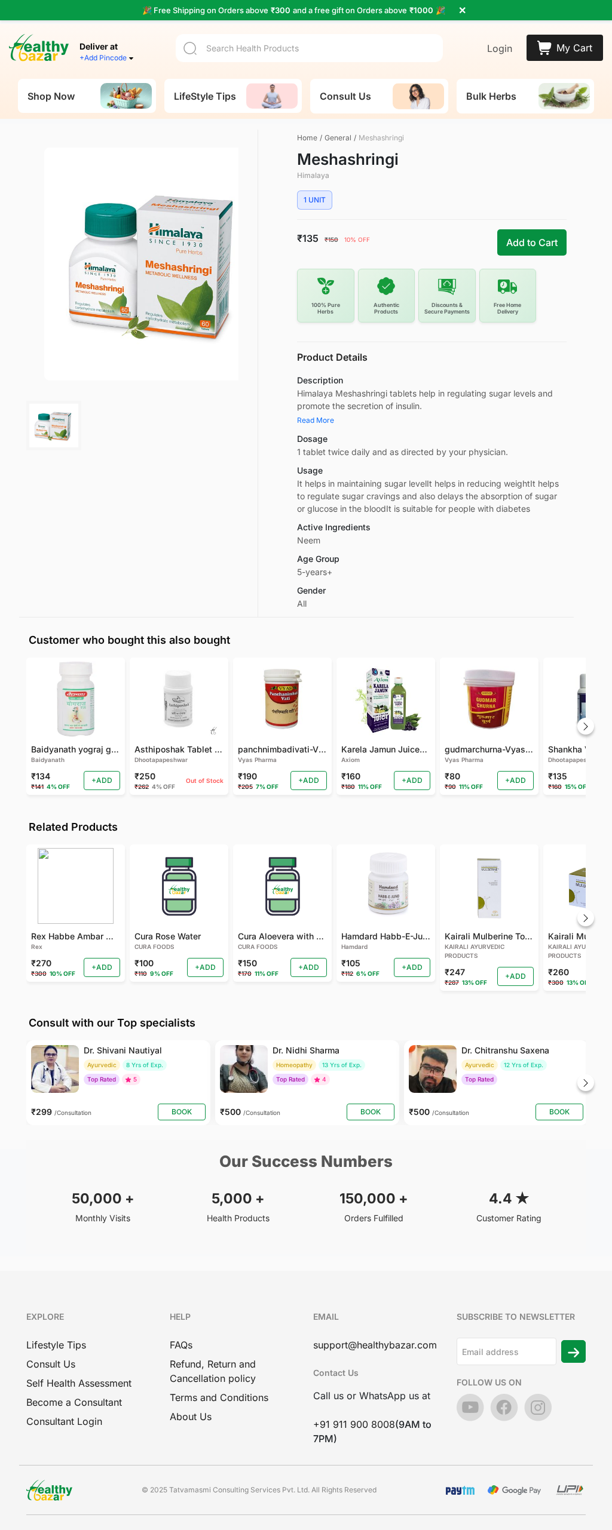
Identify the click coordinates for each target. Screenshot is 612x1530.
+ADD (101, 780)
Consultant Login (64, 1421)
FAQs (181, 1345)
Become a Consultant (74, 1402)
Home (307, 137)
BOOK (182, 1111)
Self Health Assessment (78, 1383)
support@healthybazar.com (375, 1345)
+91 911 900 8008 (354, 1424)
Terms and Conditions (219, 1397)
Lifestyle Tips (56, 1345)
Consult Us (50, 1364)
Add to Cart (532, 242)
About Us (191, 1417)
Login (499, 48)
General (338, 137)
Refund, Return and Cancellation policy (213, 1371)
